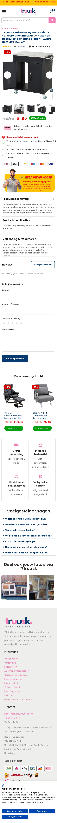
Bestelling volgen (12, 691)
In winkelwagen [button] (15, 428)
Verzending (10, 662)
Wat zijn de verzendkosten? (20, 530)
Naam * (6, 290)
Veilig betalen (11, 658)
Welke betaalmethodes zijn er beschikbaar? (28, 535)
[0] (51, 11)
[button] (28, 519)
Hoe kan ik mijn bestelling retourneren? (26, 547)
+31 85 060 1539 (12, 717)
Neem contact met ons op (18, 699)
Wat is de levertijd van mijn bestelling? (25, 518)
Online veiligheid (12, 687)
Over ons (9, 695)
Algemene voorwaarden (16, 670)
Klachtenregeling (13, 679)
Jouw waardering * (12, 318)
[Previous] (7, 75)
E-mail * (12, 304)
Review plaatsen (15, 358)
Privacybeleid (11, 683)
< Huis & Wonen (10, 28)
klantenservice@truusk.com (18, 713)
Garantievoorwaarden (15, 675)
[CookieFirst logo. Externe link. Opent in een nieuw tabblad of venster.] (3, 785)
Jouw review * (9, 329)
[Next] (49, 75)
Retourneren (10, 666)
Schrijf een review (43, 264)
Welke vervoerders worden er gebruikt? (26, 524)
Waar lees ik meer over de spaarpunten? (26, 552)
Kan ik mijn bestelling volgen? (21, 541)
